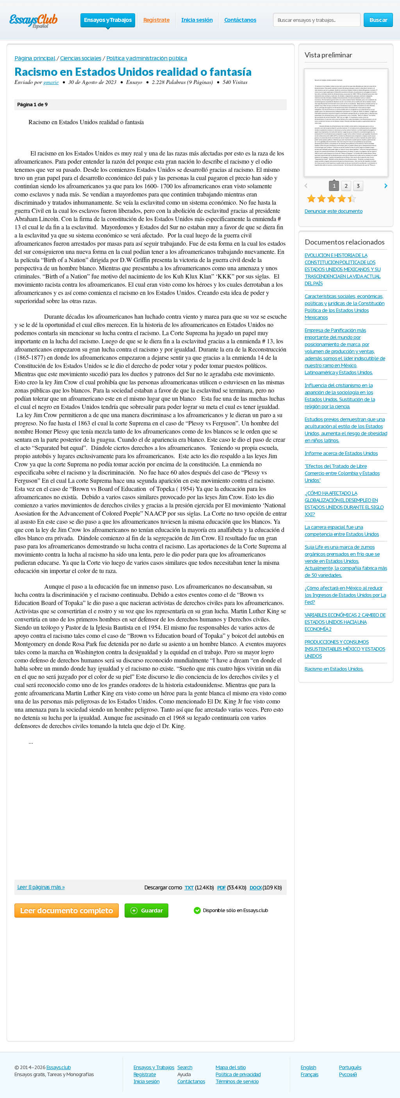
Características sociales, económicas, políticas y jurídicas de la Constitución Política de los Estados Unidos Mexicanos (344, 307)
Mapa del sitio (230, 1067)
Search (184, 1067)
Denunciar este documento (333, 211)
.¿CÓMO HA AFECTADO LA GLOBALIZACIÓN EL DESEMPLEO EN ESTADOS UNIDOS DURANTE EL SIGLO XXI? (344, 504)
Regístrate (156, 19)
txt (189, 886)
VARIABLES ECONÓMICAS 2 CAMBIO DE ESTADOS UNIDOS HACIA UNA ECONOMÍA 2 (345, 622)
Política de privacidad (238, 1074)
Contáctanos (240, 19)
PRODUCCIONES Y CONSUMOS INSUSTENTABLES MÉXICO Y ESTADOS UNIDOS (345, 649)
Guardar (151, 910)
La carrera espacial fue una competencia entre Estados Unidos (342, 530)
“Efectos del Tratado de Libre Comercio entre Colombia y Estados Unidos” (342, 473)
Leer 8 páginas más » (40, 887)
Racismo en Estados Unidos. (334, 669)
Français (309, 1074)
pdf (221, 886)
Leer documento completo (66, 910)
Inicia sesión (196, 19)
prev (305, 186)
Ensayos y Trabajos (154, 1067)
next (386, 186)
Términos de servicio (237, 1081)
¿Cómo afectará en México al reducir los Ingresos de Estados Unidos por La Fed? (345, 595)
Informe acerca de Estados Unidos (341, 453)
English (308, 1067)
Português (350, 1067)
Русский (348, 1074)
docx (256, 886)
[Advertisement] (146, 815)
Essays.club (58, 1067)
